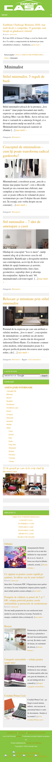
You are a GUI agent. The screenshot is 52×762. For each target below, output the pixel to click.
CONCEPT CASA (26, 520)
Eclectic (11, 434)
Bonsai (8, 626)
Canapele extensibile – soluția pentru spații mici (23, 661)
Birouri (8, 397)
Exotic (11, 441)
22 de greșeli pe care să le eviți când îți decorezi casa (23, 469)
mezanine (9, 421)
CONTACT (22, 733)
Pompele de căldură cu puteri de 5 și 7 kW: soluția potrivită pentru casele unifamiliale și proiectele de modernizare (25, 600)
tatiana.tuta (13, 34)
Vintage (11, 461)
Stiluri (6, 58)
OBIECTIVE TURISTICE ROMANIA (26, 517)
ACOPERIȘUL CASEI (26, 523)
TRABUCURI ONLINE (26, 537)
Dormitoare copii (12, 407)
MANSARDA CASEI (26, 530)
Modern (11, 451)
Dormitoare (10, 404)
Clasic (11, 431)
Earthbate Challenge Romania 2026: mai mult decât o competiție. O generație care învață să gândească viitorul (24, 28)
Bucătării (9, 401)
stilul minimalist (34, 359)
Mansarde (9, 418)
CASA (17, 54)
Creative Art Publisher (33, 743)
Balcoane (9, 394)
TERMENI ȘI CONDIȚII (36, 733)
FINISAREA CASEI (26, 527)
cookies (18, 736)
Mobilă (8, 424)
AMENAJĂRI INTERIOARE (31, 54)
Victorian (12, 458)
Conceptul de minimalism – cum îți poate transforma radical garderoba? (26, 151)
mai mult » (37, 44)
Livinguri (9, 414)
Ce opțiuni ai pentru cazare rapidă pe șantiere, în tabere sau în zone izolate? (24, 575)
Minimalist (16, 137)
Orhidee (8, 543)
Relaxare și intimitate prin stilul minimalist (26, 300)
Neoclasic (12, 454)
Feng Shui (12, 444)
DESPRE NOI (12, 733)
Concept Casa (26, 6)
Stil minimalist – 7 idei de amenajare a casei (21, 223)
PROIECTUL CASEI (26, 533)
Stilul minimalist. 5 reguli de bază (23, 78)
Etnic (10, 438)
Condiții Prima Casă (15, 695)
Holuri (8, 411)
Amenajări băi (11, 391)
